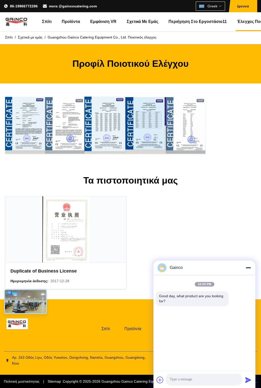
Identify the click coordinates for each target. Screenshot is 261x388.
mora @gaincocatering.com (73, 6)
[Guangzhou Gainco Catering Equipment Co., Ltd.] (16, 21)
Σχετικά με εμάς (142, 21)
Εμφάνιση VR (103, 21)
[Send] (248, 379)
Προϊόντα (71, 21)
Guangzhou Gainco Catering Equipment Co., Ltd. (141, 381)
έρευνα (243, 6)
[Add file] (160, 379)
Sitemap (54, 381)
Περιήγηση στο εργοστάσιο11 (197, 21)
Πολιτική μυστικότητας (22, 381)
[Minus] (248, 268)
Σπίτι (46, 21)
